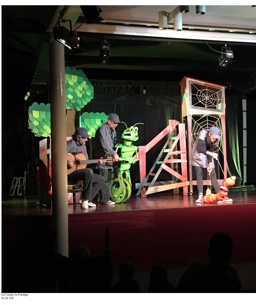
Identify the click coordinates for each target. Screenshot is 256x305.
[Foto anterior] (2, 3)
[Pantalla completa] (3, 301)
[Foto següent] (6, 3)
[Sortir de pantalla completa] (6, 301)
